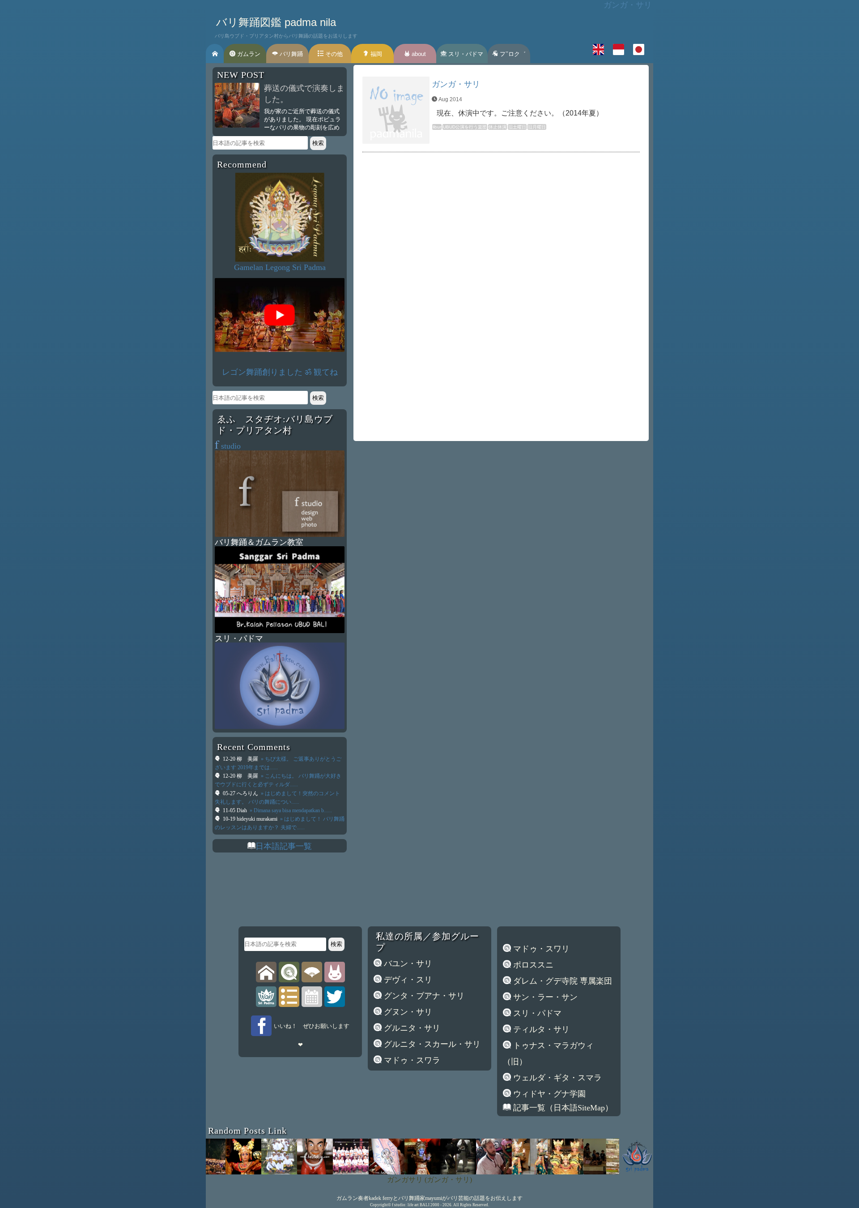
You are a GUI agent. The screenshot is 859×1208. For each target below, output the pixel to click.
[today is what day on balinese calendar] (312, 996)
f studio (398, 1205)
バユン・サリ (407, 963)
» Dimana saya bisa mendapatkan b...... (290, 810)
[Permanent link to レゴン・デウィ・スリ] (544, 1171)
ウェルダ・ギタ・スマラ (556, 1077)
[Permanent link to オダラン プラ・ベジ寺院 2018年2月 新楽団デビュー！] (258, 1171)
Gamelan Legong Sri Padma (280, 267)
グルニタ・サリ (411, 1028)
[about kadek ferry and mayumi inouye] (334, 971)
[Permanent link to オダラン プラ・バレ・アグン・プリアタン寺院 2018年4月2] (616, 1171)
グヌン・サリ (407, 1011)
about (418, 54)
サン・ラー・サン (544, 997)
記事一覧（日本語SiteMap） (562, 1107)
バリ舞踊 (290, 54)
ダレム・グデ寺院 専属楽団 (561, 981)
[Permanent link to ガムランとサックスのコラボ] (473, 1171)
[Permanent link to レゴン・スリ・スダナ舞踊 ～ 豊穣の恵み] (401, 1171)
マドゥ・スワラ (411, 1060)
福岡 (375, 54)
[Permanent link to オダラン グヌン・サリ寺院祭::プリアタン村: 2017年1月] (330, 1171)
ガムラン (247, 54)
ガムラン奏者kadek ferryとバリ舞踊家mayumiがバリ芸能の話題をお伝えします (429, 1198)
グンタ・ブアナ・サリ (423, 995)
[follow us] (334, 996)
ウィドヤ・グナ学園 (548, 1093)
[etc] (289, 996)
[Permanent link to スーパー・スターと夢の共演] (437, 1171)
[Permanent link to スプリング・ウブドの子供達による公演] (580, 1171)
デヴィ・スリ (407, 979)
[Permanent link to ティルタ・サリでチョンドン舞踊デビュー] (222, 1171)
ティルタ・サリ (540, 1029)
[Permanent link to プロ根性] (365, 1171)
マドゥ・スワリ (540, 948)
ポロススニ (532, 964)
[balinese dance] (312, 971)
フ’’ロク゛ (512, 54)
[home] (266, 971)
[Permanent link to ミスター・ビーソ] (294, 1171)
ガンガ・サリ (456, 84)
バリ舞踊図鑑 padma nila (276, 22)
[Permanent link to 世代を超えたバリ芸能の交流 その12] (652, 1171)
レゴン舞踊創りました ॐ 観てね (280, 372)
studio (228, 445)
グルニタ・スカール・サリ (431, 1044)
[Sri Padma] (266, 996)
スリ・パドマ (465, 54)
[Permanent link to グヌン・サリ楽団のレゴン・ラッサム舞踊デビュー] (509, 1171)
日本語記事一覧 (283, 846)
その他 (333, 54)
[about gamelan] (289, 971)
